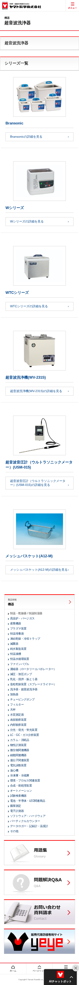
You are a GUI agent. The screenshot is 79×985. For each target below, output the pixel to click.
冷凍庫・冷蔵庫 (19, 775)
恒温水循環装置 (19, 659)
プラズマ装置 (18, 628)
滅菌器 (14, 643)
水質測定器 (17, 714)
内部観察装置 (18, 724)
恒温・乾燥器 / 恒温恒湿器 (26, 613)
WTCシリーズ (17, 293)
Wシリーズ (14, 208)
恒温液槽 (15, 653)
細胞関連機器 (18, 755)
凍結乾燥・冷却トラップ (25, 638)
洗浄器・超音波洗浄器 (23, 689)
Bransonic (14, 123)
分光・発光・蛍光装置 (23, 729)
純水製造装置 (18, 648)
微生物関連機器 (19, 750)
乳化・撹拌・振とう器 (23, 679)
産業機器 (15, 623)
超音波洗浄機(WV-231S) (25, 377)
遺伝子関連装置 (19, 760)
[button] (60, 977)
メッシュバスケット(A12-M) (29, 556)
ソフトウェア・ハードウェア (27, 816)
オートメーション (21, 790)
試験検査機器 (18, 795)
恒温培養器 (17, 633)
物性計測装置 (18, 745)
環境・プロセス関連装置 (25, 780)
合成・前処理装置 (21, 785)
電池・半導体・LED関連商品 (27, 800)
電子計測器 (17, 811)
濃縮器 (33, 669)
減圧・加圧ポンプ (21, 674)
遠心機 (14, 770)
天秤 (13, 709)
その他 (14, 831)
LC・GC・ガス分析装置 (24, 735)
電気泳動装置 (18, 765)
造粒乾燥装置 (33, 684)
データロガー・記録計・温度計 (29, 826)
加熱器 (14, 694)
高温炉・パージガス (22, 618)
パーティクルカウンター (25, 821)
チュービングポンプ (22, 699)
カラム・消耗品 (19, 740)
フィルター (17, 704)
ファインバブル (19, 664)
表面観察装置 (18, 719)
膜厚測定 (15, 805)
